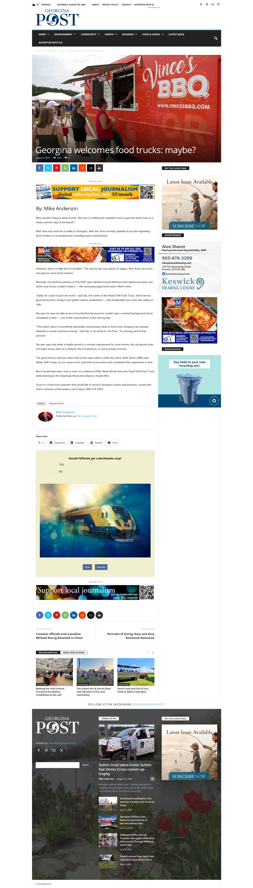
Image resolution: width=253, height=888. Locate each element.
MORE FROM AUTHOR (73, 652)
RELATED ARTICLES (48, 652)
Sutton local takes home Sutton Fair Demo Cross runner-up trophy (125, 769)
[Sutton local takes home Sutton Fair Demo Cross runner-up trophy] (126, 742)
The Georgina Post (87, 416)
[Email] (90, 168)
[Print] (99, 168)
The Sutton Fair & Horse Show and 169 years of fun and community (94, 691)
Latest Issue (176, 34)
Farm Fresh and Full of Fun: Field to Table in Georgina (133, 690)
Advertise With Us (144, 4)
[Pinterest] (56, 168)
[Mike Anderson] (45, 417)
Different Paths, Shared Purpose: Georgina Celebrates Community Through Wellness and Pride (137, 839)
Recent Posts (56, 403)
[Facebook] (201, 4)
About (95, 4)
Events (109, 34)
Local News (42, 684)
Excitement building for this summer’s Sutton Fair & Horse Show (137, 802)
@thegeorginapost (148, 704)
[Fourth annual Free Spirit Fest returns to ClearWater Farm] (108, 862)
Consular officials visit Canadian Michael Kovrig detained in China (59, 636)
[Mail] (212, 4)
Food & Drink (151, 34)
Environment (63, 34)
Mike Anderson (65, 412)
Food (61, 50)
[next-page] (152, 653)
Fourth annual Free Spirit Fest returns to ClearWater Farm (137, 858)
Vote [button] (87, 567)
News (42, 34)
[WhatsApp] (65, 168)
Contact (126, 4)
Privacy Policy (110, 4)
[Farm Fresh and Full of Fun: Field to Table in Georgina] (135, 672)
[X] (218, 4)
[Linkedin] (73, 168)
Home (38, 50)
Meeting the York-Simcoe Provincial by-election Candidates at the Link (50, 691)
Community (88, 34)
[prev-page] (148, 653)
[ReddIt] (82, 168)
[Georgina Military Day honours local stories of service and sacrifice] (108, 822)
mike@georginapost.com (62, 743)
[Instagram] (207, 4)
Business (128, 34)
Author (41, 403)
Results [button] (101, 567)
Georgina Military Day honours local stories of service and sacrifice (133, 820)
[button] (216, 38)
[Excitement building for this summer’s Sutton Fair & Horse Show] (108, 804)
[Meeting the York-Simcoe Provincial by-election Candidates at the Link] (54, 672)
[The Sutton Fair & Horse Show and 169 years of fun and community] (95, 672)
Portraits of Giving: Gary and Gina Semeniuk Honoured (130, 636)
